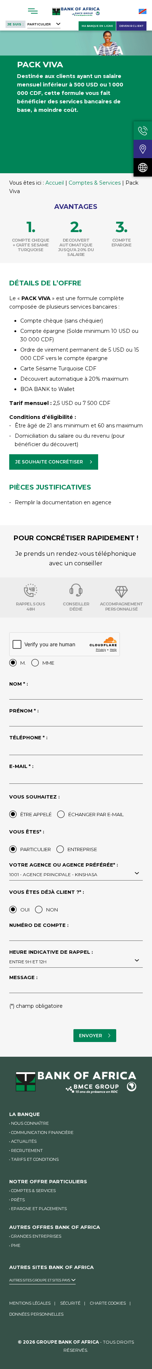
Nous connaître (30, 1123)
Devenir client (131, 26)
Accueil (54, 182)
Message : (23, 977)
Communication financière (42, 1132)
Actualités (24, 1141)
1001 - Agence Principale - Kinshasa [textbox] (53, 874)
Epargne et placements (39, 1208)
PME (15, 1245)
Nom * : (18, 684)
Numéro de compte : (39, 925)
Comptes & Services (95, 182)
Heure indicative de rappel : (51, 957)
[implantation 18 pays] (143, 167)
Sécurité (70, 1303)
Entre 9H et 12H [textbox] (27, 961)
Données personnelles (36, 1314)
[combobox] (76, 874)
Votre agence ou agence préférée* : (63, 870)
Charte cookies (108, 1303)
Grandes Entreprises (36, 1236)
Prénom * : (24, 711)
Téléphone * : (28, 737)
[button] (53, 462)
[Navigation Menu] (33, 11)
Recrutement (27, 1150)
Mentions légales (30, 1303)
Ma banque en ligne (97, 26)
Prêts (18, 1199)
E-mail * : (21, 766)
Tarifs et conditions (35, 1159)
